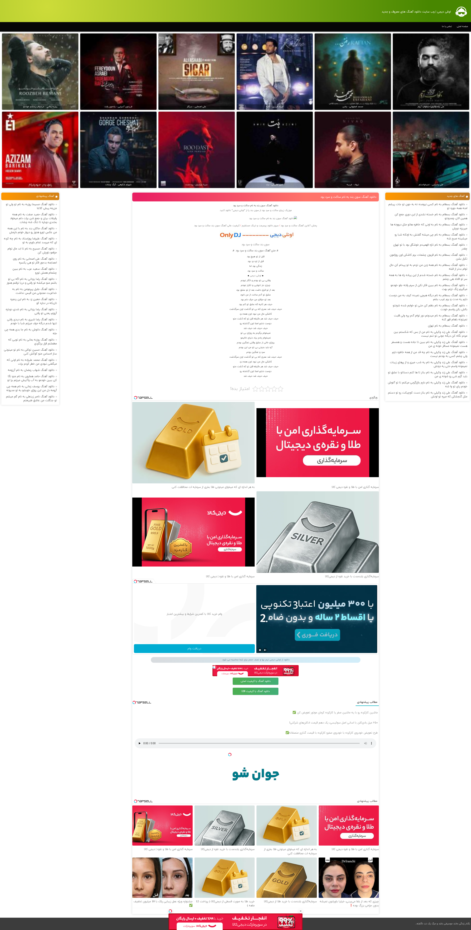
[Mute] (265, 650)
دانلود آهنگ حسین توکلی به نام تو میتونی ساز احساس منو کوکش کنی (30, 352)
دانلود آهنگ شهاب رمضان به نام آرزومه (31, 370)
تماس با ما (447, 26)
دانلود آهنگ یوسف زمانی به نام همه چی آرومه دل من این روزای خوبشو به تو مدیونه (31, 388)
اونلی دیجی (255, 275)
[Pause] (260, 650)
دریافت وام (194, 649)
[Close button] (300, 911)
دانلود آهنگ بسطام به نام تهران (446, 326)
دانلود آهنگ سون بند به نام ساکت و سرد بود (348, 197)
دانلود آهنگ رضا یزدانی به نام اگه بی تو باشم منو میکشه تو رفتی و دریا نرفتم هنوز (32, 281)
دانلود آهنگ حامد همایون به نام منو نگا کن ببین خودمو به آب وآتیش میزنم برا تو (32, 378)
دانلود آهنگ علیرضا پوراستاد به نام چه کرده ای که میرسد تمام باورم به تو (30, 240)
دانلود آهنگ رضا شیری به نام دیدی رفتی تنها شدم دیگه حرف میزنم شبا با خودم (32, 321)
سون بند (254, 210)
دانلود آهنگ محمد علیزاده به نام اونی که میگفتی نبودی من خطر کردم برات (32, 362)
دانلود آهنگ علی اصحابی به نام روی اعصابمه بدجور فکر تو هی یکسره (35, 261)
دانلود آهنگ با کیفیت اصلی (256, 681)
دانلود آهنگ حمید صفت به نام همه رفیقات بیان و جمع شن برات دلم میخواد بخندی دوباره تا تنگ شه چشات (33, 218)
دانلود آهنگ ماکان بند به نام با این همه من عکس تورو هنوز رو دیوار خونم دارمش (32, 230)
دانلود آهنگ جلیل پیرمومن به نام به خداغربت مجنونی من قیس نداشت (34, 291)
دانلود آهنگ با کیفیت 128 (255, 691)
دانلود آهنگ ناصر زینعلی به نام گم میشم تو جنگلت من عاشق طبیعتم (31, 398)
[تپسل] (170, 911)
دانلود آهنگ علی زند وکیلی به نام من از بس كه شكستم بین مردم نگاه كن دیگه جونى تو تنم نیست (430, 334)
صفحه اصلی (462, 26)
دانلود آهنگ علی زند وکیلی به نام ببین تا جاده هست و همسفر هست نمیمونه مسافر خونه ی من (429, 344)
